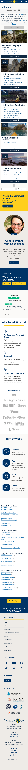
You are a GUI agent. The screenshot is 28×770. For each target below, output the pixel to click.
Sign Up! (7, 680)
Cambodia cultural (6, 572)
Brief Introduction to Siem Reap (9, 514)
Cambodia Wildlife (6, 525)
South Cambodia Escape (8, 541)
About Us (14, 748)
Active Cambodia (5, 534)
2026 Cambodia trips (6, 555)
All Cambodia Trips (6, 507)
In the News (14, 752)
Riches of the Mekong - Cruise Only (10, 548)
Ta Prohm (20, 14)
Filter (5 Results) (14, 27)
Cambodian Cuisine (6, 518)
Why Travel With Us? (14, 322)
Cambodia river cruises (7, 577)
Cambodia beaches (6, 589)
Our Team (14, 750)
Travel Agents (14, 756)
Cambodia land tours (6, 582)
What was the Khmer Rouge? (9, 520)
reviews (18, 300)
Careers (14, 754)
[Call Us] (22, 1)
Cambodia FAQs (5, 523)
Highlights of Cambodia (7, 532)
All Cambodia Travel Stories (8, 513)
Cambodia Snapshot (6, 544)
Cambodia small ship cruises (9, 587)
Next (24, 309)
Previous (3, 309)
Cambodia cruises (6, 574)
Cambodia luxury (5, 579)
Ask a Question (12, 11)
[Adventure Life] (12, 1)
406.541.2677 (14, 736)
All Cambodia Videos (7, 509)
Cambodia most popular (7, 584)
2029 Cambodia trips (6, 565)
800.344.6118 (7, 203)
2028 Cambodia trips (6, 561)
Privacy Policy (14, 761)
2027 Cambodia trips (6, 558)
